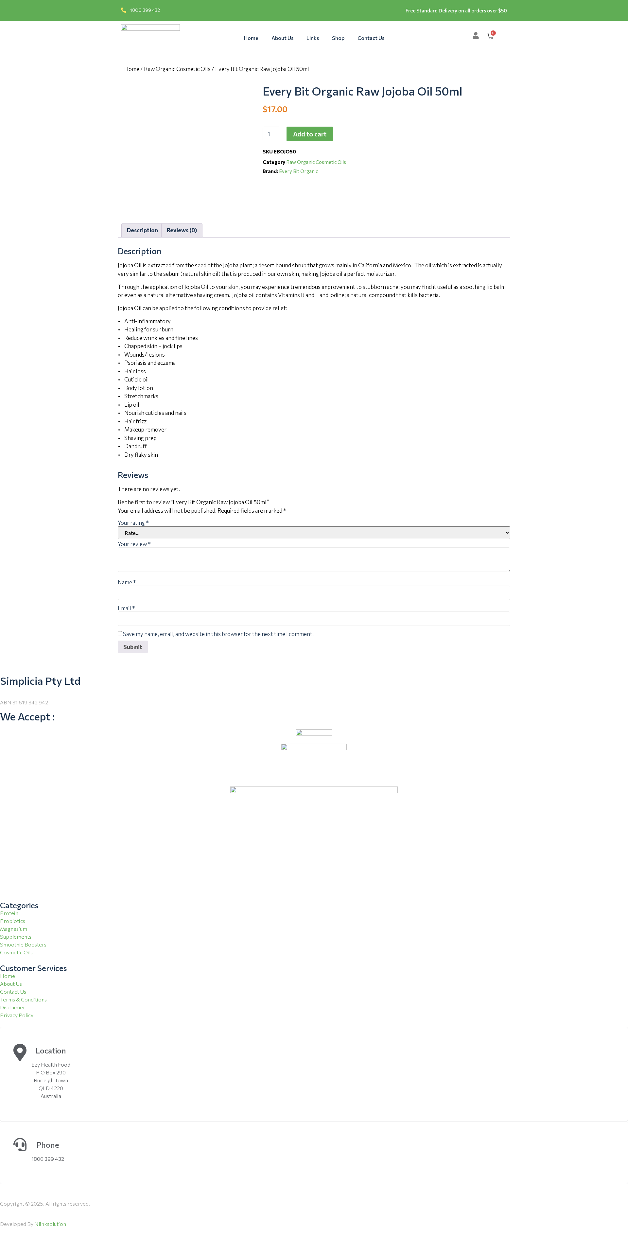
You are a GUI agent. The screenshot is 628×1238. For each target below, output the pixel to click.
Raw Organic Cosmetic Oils (177, 68)
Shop (338, 38)
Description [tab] (142, 230)
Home (251, 38)
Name (127, 582)
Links (312, 38)
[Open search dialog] (506, 35)
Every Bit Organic (298, 171)
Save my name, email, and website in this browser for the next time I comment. (218, 634)
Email (126, 608)
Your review (134, 544)
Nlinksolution (50, 1224)
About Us (282, 38)
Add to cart (309, 134)
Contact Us (371, 38)
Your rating (133, 522)
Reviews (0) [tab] (182, 230)
